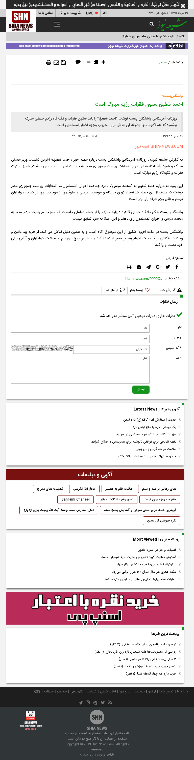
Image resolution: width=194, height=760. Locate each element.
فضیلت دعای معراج (50, 489)
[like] (142, 290)
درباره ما (182, 691)
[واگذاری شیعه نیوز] (97, 45)
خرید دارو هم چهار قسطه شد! (151, 674)
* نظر (178, 358)
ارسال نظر (111, 290)
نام (180, 327)
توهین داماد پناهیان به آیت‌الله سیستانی (143, 644)
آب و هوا (125, 691)
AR (105, 13)
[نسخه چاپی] (48, 62)
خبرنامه (49, 691)
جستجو (62, 691)
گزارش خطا (167, 290)
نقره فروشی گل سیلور (161, 520)
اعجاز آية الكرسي (84, 489)
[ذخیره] (63, 62)
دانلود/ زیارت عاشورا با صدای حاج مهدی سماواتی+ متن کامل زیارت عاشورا (135, 36)
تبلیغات (91, 691)
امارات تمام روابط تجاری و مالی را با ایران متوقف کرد (140, 579)
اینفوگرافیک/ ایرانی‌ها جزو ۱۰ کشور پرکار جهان (146, 564)
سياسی (162, 62)
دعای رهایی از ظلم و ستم (159, 489)
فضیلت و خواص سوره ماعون (156, 550)
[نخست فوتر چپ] (31, 720)
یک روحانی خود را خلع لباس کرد (154, 427)
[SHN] (21, 20)
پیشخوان (177, 62)
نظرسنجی (76, 691)
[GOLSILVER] (95, 608)
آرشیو (152, 691)
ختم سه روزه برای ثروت (159, 499)
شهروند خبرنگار (69, 13)
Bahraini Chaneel (75, 499)
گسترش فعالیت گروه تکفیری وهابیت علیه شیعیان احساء (138, 557)
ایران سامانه (87, 754)
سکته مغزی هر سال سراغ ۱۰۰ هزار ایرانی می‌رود (144, 572)
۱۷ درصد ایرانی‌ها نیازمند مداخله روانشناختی (147, 456)
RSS (37, 691)
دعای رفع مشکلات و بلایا (116, 499)
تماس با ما (45, 13)
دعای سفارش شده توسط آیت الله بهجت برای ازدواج (58, 510)
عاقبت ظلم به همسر (119, 489)
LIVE (89, 13)
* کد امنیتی (174, 348)
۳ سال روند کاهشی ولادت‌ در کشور (147, 659)
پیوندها (140, 691)
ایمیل (178, 337)
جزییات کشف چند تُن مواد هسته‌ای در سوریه (146, 434)
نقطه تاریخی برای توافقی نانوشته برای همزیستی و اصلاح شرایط (133, 442)
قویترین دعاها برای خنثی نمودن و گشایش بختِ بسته (140, 510)
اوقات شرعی (108, 691)
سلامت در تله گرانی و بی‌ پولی (156, 449)
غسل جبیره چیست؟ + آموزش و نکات (145, 666)
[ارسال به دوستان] (56, 62)
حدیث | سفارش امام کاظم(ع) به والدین (149, 420)
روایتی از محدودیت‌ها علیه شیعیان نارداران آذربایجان (135, 652)
